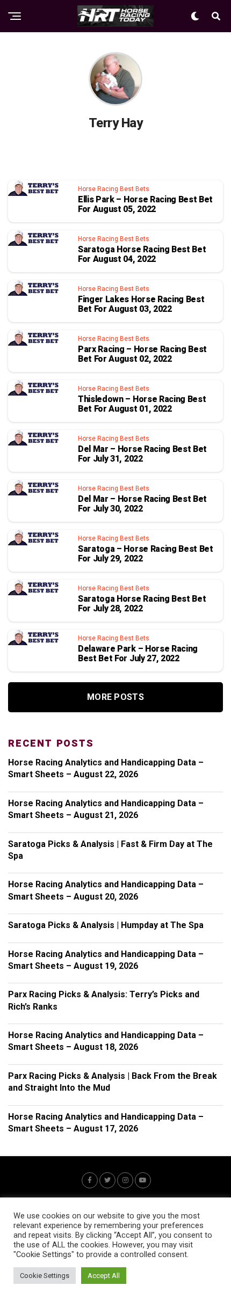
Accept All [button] (104, 1276)
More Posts (115, 697)
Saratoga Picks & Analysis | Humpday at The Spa (106, 925)
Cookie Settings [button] (44, 1276)
